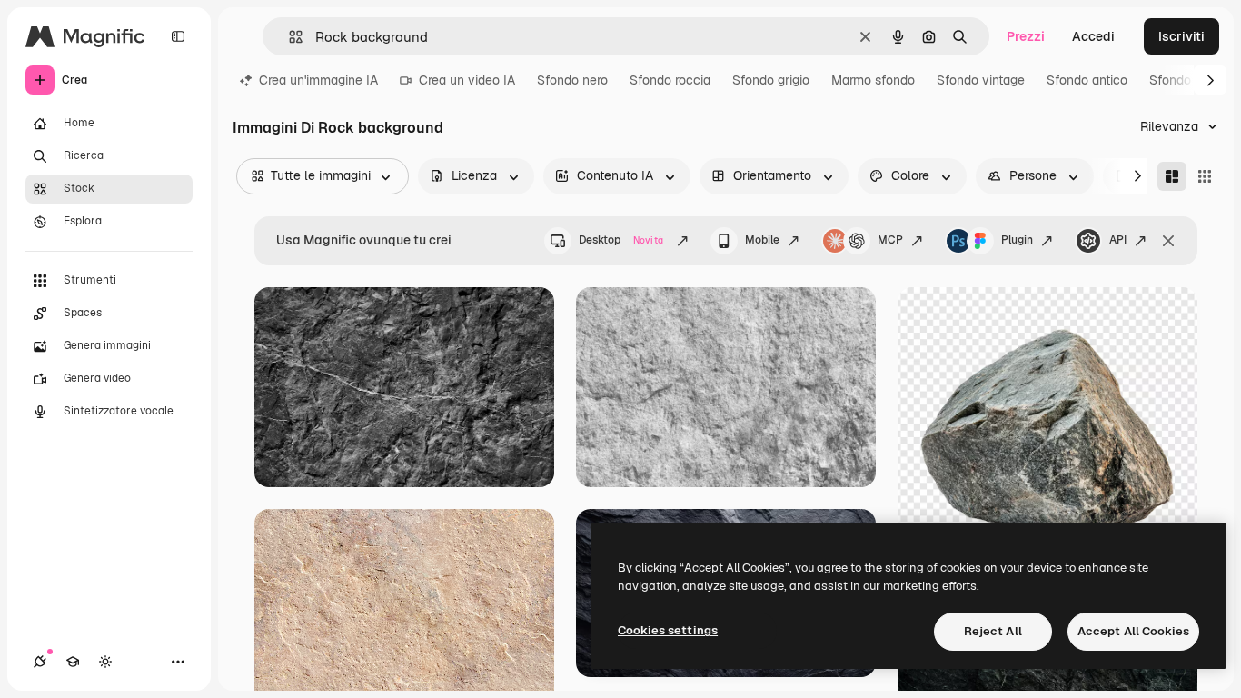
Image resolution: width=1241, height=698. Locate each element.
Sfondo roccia (670, 80)
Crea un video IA (467, 80)
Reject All (993, 631)
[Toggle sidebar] (178, 36)
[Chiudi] (1168, 241)
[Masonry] (1171, 176)
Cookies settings (668, 630)
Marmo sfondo (873, 80)
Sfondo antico (1087, 80)
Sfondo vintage (981, 80)
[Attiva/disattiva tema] (105, 661)
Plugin (1017, 240)
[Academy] (72, 661)
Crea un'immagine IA (318, 80)
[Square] (1204, 176)
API (1118, 240)
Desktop (621, 240)
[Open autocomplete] (288, 37)
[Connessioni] (40, 661)
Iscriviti (1181, 36)
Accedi (1093, 36)
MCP (890, 240)
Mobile (762, 240)
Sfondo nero (572, 80)
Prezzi (1026, 36)
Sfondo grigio (770, 80)
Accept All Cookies (1133, 631)
